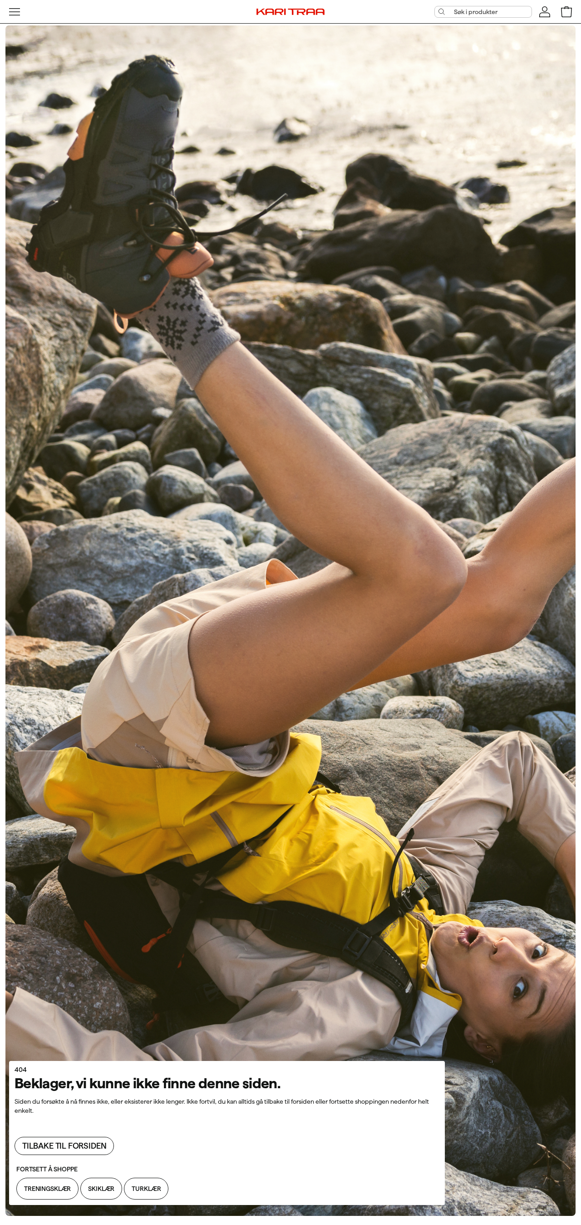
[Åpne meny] (14, 12)
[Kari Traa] (290, 11)
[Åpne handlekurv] (566, 12)
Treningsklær (47, 1188)
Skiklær (101, 1188)
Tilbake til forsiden (64, 1145)
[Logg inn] (545, 12)
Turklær (146, 1188)
